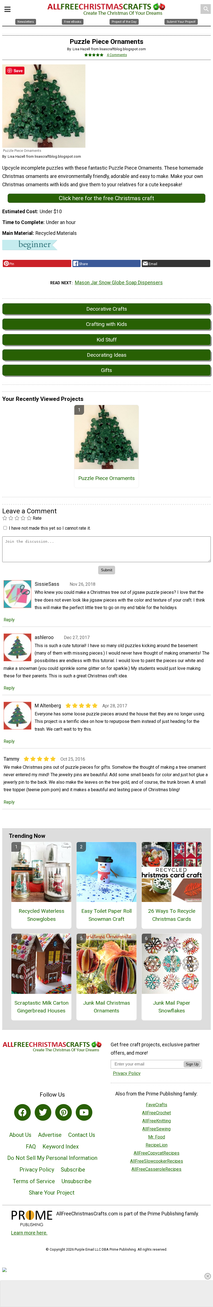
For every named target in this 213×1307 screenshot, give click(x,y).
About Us (20, 1135)
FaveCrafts (156, 1104)
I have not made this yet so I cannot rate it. (50, 528)
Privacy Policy (36, 1169)
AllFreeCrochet (156, 1112)
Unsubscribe (77, 1181)
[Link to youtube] (84, 1112)
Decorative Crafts (106, 309)
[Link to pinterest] (63, 1112)
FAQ (31, 1146)
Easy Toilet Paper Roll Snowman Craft (106, 915)
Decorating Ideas (106, 355)
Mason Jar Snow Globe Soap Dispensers (119, 282)
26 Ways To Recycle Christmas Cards (171, 915)
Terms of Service (34, 1181)
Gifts (106, 370)
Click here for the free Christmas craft (106, 198)
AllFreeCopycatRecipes (156, 1153)
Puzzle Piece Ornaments (106, 478)
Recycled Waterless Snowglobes (41, 915)
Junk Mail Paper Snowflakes (171, 1007)
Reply (9, 619)
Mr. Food (156, 1137)
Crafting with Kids (106, 324)
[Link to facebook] (22, 1112)
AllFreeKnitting (156, 1120)
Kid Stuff (107, 339)
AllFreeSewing (156, 1129)
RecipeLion (157, 1145)
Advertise (50, 1135)
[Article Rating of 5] (94, 55)
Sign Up (192, 1064)
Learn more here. (29, 1233)
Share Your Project (52, 1192)
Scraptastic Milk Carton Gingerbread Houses (41, 1007)
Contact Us (81, 1135)
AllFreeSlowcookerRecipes (156, 1161)
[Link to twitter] (43, 1112)
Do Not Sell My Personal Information (52, 1158)
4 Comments (117, 55)
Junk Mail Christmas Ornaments (106, 1007)
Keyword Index (60, 1146)
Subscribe (73, 1169)
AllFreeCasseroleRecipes (156, 1169)
